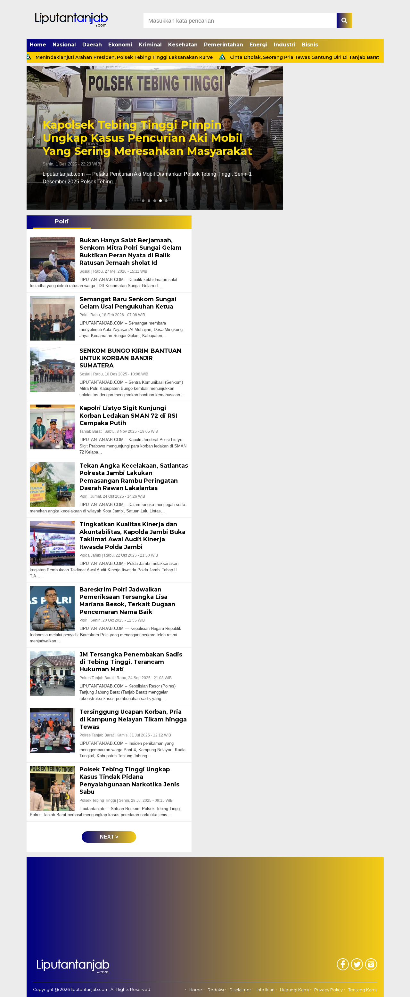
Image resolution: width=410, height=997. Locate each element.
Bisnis (310, 45)
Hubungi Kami (294, 989)
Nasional (64, 45)
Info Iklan (266, 989)
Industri (284, 45)
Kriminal (150, 45)
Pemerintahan (223, 45)
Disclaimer (240, 989)
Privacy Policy (328, 989)
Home (38, 45)
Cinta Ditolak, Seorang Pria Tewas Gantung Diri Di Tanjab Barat (266, 57)
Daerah (92, 45)
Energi (258, 45)
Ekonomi (120, 45)
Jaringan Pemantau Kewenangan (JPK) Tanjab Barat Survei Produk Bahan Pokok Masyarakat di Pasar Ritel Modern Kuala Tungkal (154, 131)
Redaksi (216, 989)
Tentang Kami (362, 989)
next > (109, 837)
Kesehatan (183, 45)
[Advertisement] (205, 902)
